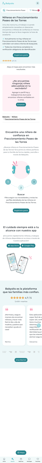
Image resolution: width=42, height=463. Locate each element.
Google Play (29, 246)
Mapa (22, 453)
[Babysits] (8, 3)
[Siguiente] (39, 325)
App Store (14, 246)
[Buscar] (4, 10)
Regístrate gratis (21, 55)
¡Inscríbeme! (21, 360)
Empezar (21, 105)
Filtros (35, 10)
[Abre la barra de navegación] (38, 3)
